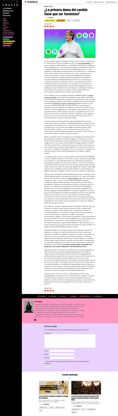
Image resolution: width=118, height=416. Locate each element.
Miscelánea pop (7, 45)
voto (40, 410)
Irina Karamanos (73, 178)
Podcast (5, 29)
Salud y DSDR (6, 39)
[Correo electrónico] (35, 320)
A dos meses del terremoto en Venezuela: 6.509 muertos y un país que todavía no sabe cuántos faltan (85, 398)
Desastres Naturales (91, 409)
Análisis (5, 18)
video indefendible (84, 63)
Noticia (83, 409)
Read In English (6, 30)
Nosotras (89, 2)
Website (47, 358)
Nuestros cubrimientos (9, 34)
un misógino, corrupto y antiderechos (64, 103)
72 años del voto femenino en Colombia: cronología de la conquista (53, 397)
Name (46, 351)
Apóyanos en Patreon (8, 11)
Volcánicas (46, 404)
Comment (48, 333)
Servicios (7, 15)
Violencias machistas (8, 37)
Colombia (68, 20)
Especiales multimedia (8, 32)
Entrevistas (6, 24)
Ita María (50, 17)
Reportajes (6, 22)
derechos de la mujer (60, 407)
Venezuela (74, 412)
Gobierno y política (60, 20)
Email (46, 354)
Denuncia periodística (111, 2)
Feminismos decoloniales (49, 20)
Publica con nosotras (99, 2)
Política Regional (76, 20)
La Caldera (7, 8)
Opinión (4, 20)
